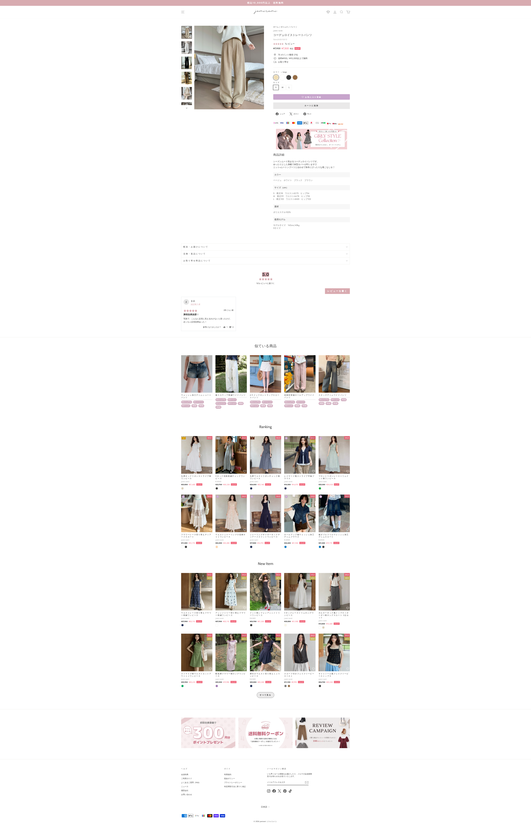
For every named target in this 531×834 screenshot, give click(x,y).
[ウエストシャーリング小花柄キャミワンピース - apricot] (216, 547)
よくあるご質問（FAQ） (191, 782)
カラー (280, 72)
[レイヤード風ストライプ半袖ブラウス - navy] (285, 488)
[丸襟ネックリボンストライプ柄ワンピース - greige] (182, 488)
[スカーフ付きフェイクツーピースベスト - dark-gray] (285, 686)
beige (276, 77)
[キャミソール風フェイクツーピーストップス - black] (320, 686)
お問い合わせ (186, 794)
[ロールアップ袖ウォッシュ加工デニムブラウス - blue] (285, 547)
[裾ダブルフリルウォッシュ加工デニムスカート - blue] (320, 547)
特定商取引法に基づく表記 (235, 786)
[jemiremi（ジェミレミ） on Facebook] (274, 791)
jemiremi (278, 30)
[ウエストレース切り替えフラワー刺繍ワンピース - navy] (182, 625)
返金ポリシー (229, 778)
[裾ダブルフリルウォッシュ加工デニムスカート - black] (323, 547)
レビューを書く (337, 291)
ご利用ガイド (186, 778)
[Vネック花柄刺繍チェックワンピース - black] (216, 488)
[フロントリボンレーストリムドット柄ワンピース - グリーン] (320, 488)
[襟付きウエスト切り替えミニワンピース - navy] (251, 686)
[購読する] (307, 782)
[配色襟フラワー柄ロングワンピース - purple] (216, 686)
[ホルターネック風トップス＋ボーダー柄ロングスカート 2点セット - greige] (323, 627)
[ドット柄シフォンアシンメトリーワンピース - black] (251, 625)
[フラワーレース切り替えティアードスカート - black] (186, 547)
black (288, 77)
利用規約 (227, 774)
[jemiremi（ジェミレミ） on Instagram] (268, 791)
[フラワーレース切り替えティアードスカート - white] (182, 547)
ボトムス (284, 27)
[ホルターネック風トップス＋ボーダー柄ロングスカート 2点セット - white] (320, 627)
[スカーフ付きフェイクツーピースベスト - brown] (289, 686)
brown (295, 77)
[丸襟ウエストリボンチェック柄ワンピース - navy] (251, 488)
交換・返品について (194, 253)
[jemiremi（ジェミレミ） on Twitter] (279, 791)
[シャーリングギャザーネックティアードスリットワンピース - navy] (251, 547)
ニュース (184, 786)
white (282, 77)
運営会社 (184, 790)
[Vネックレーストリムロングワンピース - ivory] (285, 625)
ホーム (276, 27)
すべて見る (265, 695)
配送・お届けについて (195, 247)
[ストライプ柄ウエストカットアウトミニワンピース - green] (182, 686)
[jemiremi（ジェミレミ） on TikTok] (290, 791)
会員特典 (184, 774)
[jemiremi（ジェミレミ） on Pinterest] (285, 791)
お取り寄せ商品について (197, 260)
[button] (284, 43)
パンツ (292, 27)
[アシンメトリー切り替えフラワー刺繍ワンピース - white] (216, 625)
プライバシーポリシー (233, 782)
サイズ (276, 82)
